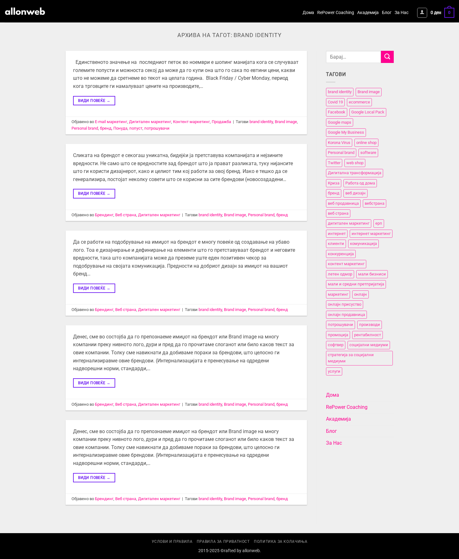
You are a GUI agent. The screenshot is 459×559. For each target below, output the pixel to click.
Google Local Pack (367, 112)
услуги (334, 371)
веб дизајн (355, 193)
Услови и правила (172, 541)
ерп (378, 223)
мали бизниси (372, 274)
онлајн (360, 294)
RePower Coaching (335, 12)
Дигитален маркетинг (150, 121)
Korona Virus (339, 142)
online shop (366, 142)
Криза (333, 183)
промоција (338, 334)
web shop (354, 162)
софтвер (335, 344)
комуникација (363, 243)
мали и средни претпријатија (356, 284)
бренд (105, 128)
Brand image (286, 121)
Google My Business (346, 132)
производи (369, 324)
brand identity (261, 121)
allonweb (251, 550)
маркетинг (338, 294)
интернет (337, 233)
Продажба (221, 121)
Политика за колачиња (280, 541)
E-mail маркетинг (111, 121)
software (368, 152)
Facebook (336, 112)
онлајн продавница (346, 314)
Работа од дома (360, 183)
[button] (422, 13)
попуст (135, 128)
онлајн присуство (344, 304)
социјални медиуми (368, 344)
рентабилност (367, 334)
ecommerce (359, 102)
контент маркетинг (346, 264)
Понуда (120, 128)
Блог (387, 12)
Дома (308, 12)
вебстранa (374, 203)
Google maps (339, 122)
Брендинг (104, 215)
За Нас (401, 12)
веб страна (338, 213)
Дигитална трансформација (354, 172)
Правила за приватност (223, 541)
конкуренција (341, 253)
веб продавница (343, 203)
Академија (368, 12)
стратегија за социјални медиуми (351, 357)
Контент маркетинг (191, 121)
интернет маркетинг (371, 233)
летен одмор (340, 274)
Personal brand (85, 128)
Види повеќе (94, 100)
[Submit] (387, 57)
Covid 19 (335, 102)
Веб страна (125, 215)
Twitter (334, 162)
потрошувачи (157, 128)
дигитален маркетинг (348, 223)
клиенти (336, 243)
